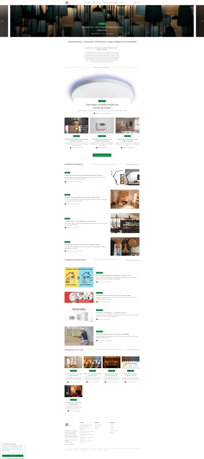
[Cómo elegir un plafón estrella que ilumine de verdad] (102, 93)
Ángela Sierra (97, 426)
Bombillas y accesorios (113, 2)
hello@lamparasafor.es (70, 444)
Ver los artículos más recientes (102, 155)
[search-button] (135, 2)
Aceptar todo (12, 455)
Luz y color (99, 2)
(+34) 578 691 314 (69, 442)
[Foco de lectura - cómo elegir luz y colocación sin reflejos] (102, 21)
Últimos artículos (87, 2)
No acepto (13, 453)
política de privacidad (6, 450)
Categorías (112, 422)
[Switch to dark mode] (138, 3)
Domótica (121, 2)
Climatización (105, 2)
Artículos (82, 422)
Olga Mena (97, 428)
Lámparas (94, 2)
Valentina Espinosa (98, 424)
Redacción (97, 422)
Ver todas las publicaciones (132, 164)
